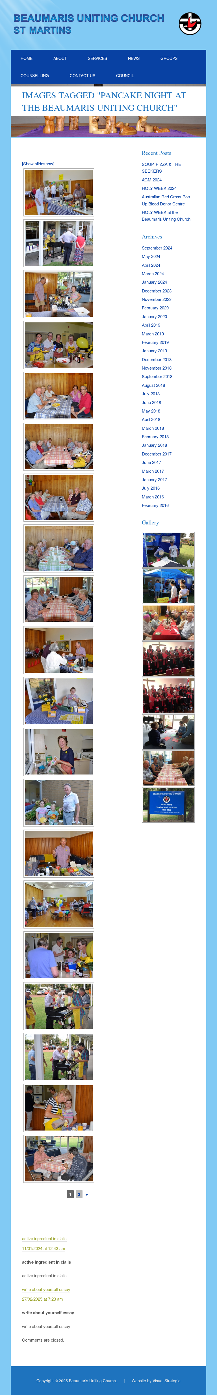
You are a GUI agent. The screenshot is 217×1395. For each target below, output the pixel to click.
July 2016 (151, 488)
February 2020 (155, 308)
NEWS (134, 58)
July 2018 (151, 393)
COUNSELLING (35, 75)
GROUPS (168, 58)
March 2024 (153, 273)
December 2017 (157, 454)
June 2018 (151, 402)
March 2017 (153, 471)
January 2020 (154, 316)
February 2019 (155, 342)
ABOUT (60, 58)
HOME (26, 58)
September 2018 (157, 376)
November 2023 (157, 299)
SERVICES (97, 58)
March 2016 (153, 497)
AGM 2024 (152, 180)
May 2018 (151, 411)
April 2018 (151, 419)
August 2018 (153, 385)
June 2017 (151, 462)
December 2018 (157, 359)
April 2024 (151, 265)
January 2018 (154, 445)
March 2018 (153, 428)
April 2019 (151, 325)
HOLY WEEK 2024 (159, 188)
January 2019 (154, 350)
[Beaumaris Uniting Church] (108, 32)
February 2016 (155, 505)
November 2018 (157, 368)
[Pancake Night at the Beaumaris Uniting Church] (59, 192)
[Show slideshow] (38, 163)
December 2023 (157, 291)
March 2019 (153, 334)
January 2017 (154, 479)
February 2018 (155, 436)
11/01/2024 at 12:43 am (43, 1248)
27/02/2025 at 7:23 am (42, 1299)
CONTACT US (82, 75)
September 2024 (157, 248)
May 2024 (151, 256)
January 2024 (154, 282)
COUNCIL (125, 75)
